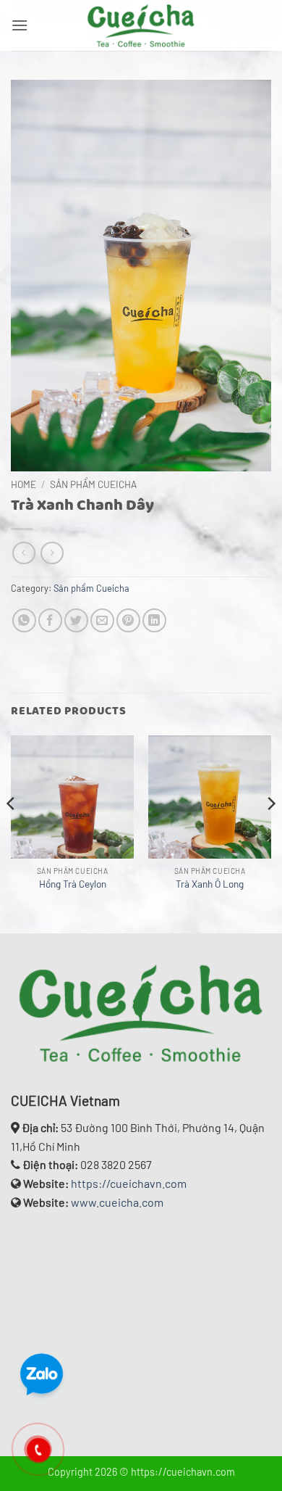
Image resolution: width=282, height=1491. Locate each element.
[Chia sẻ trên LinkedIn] (154, 620)
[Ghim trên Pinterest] (128, 620)
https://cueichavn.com (129, 1183)
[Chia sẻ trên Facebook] (50, 620)
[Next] (270, 833)
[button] (19, 25)
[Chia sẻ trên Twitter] (76, 620)
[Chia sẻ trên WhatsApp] (24, 620)
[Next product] (23, 553)
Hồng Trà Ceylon (72, 883)
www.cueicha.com (117, 1202)
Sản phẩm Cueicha (93, 484)
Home (23, 484)
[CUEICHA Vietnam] (141, 25)
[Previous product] (51, 553)
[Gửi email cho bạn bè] (102, 620)
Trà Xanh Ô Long (210, 883)
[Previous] (11, 833)
